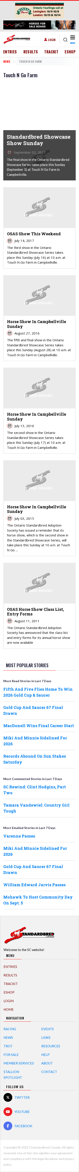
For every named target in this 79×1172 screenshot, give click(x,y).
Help (45, 1055)
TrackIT (51, 51)
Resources (50, 1046)
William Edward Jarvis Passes (34, 884)
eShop (70, 51)
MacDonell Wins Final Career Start (38, 725)
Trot (8, 1046)
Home (9, 1009)
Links (45, 1037)
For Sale (11, 1055)
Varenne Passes (19, 836)
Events (47, 1029)
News (6, 61)
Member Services (19, 1063)
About (47, 1063)
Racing (10, 1029)
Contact (49, 1072)
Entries (10, 51)
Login (52, 39)
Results (30, 51)
